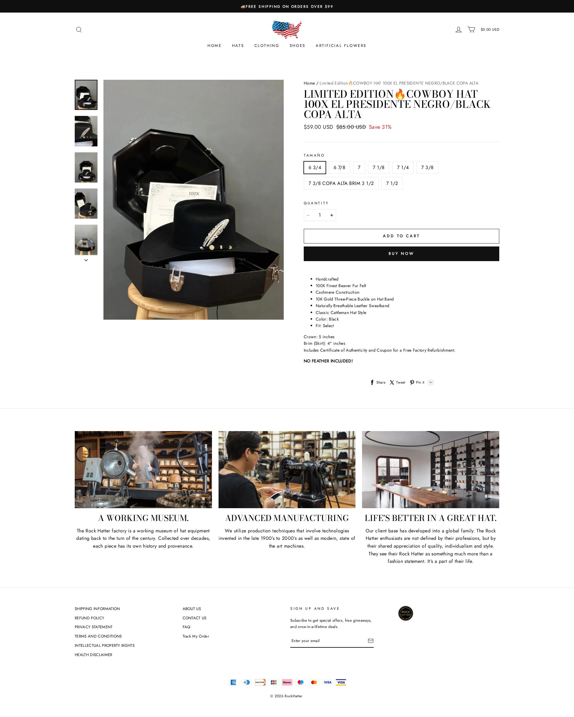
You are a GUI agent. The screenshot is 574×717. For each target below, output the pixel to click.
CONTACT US (195, 618)
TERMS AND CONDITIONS (98, 636)
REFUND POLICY (89, 618)
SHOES (298, 45)
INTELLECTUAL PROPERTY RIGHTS (105, 645)
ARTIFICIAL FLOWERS (341, 45)
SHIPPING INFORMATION (97, 609)
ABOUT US (192, 609)
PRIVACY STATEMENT (94, 627)
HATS (238, 45)
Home (214, 45)
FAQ (186, 627)
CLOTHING (267, 45)
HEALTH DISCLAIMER (93, 655)
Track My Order (196, 636)
